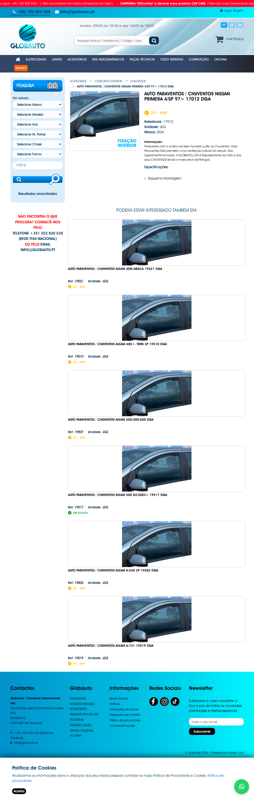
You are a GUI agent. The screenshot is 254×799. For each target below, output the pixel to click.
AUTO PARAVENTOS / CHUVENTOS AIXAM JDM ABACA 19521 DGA (115, 269)
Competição (199, 59)
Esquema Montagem (164, 178)
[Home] (18, 59)
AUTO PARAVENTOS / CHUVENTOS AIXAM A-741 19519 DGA (111, 645)
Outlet (21, 68)
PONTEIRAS (77, 720)
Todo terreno (171, 59)
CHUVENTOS (138, 81)
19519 (75, 658)
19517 (75, 507)
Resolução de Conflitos (125, 715)
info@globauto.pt (38, 250)
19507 (75, 432)
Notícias (115, 704)
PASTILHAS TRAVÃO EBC (84, 714)
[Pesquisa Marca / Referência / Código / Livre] (154, 40)
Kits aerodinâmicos (108, 59)
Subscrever (202, 731)
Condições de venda (124, 709)
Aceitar (19, 791)
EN (240, 25)
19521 (75, 281)
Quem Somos (119, 698)
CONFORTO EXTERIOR (108, 81)
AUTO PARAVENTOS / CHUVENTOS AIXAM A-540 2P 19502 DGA (113, 570)
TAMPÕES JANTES (81, 725)
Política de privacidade (125, 720)
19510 (75, 356)
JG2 (98, 281)
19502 (75, 583)
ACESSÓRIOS (78, 81)
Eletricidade (36, 59)
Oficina (220, 59)
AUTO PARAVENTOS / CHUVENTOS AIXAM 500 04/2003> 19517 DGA (117, 495)
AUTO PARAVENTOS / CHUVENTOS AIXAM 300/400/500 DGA (111, 419)
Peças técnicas (142, 59)
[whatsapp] (241, 786)
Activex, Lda (236, 752)
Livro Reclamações (122, 725)
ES (231, 25)
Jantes (57, 59)
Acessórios (77, 59)
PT (223, 25)
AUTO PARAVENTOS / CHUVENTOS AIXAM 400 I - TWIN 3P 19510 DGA (117, 344)
